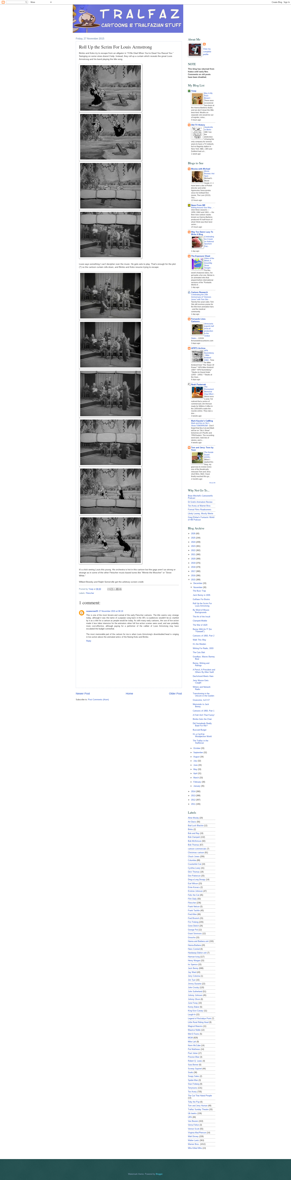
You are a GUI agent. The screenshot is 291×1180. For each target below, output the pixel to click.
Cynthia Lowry (194, 868)
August (196, 757)
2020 (193, 559)
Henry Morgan (194, 960)
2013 (193, 795)
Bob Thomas (193, 845)
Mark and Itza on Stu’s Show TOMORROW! (200, 424)
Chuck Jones (193, 856)
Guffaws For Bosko (201, 599)
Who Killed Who (195, 1148)
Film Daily (192, 899)
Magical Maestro (195, 1026)
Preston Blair (193, 1057)
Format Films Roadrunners (199, 509)
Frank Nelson (194, 906)
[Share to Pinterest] (120, 589)
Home (129, 693)
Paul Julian (193, 1053)
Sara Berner (193, 1065)
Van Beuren (193, 1121)
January (197, 786)
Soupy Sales (193, 1076)
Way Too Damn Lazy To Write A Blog (202, 233)
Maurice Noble (194, 1030)
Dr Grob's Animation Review (200, 502)
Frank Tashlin (194, 910)
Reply (88, 641)
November (198, 587)
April (195, 773)
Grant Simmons (195, 933)
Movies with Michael (200, 169)
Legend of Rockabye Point (199, 1018)
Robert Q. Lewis (195, 1061)
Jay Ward (192, 972)
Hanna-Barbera (194, 945)
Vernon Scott (193, 1129)
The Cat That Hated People (200, 1095)
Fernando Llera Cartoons (198, 320)
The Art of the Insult (201, 616)
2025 (193, 538)
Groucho (191, 937)
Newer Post (83, 693)
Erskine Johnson (195, 891)
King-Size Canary (195, 1011)
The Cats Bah (199, 652)
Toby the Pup (194, 1102)
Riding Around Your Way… (202, 208)
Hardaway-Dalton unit (197, 953)
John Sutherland (195, 991)
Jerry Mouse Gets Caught (201, 681)
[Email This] (108, 589)
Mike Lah (192, 1041)
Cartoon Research (199, 292)
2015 (193, 579)
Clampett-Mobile (200, 621)
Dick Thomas (194, 872)
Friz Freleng (193, 922)
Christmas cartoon (196, 852)
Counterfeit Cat (194, 864)
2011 (193, 804)
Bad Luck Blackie (195, 825)
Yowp (91, 589)
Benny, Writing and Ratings (201, 664)
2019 (193, 563)
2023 (193, 546)
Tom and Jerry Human (197, 1105)
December (198, 583)
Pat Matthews (194, 1049)
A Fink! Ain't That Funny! (203, 715)
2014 (193, 791)
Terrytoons (192, 1088)
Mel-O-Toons (193, 1034)
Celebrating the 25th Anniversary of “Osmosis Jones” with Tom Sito (201, 297)
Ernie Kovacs (194, 887)
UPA (190, 1117)
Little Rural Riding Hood (198, 1022)
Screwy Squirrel (195, 1068)
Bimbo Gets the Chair (202, 719)
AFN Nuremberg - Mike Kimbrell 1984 (209, 355)
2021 (193, 554)
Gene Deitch (193, 926)
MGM (190, 1038)
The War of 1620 (200, 625)
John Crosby (193, 987)
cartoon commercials (197, 849)
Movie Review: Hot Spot (209, 173)
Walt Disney (193, 1136)
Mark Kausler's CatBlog (202, 421)
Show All (212, 483)
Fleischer (90, 593)
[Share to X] (114, 589)
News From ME (198, 205)
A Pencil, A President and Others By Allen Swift (204, 671)
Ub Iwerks (192, 1113)
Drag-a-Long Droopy (196, 879)
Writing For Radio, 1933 (203, 648)
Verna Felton (193, 1125)
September (198, 752)
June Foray (193, 1003)
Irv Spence (192, 964)
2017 (193, 571)
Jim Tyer (192, 980)
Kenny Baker (193, 1007)
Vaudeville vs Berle (208, 128)
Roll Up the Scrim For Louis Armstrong (202, 604)
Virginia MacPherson (197, 1132)
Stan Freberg (193, 1084)
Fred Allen (192, 914)
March (196, 778)
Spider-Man (193, 1080)
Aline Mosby (193, 818)
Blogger (159, 1174)
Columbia (192, 860)
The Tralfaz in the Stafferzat (200, 742)
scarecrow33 (92, 611)
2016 (193, 575)
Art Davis (192, 822)
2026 (193, 533)
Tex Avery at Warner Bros (199, 506)
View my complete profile (207, 51)
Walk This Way (199, 640)
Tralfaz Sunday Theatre (198, 1109)
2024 (193, 542)
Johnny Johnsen (195, 995)
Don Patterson (194, 876)
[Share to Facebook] (117, 589)
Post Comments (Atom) (98, 699)
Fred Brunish (193, 918)
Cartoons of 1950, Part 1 (203, 711)
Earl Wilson (193, 883)
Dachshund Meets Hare (203, 676)
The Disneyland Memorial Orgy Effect (209, 390)
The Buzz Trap (199, 591)
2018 (193, 567)
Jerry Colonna (194, 976)
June (195, 765)
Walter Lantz (193, 1140)
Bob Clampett (194, 837)
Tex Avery (192, 1092)
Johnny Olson (194, 999)
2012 (193, 800)
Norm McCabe (194, 1045)
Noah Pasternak (198, 384)
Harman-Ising (194, 957)
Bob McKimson (194, 841)
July (195, 761)
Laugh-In (192, 1014)
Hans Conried (194, 949)
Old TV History (198, 125)
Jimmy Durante (194, 984)
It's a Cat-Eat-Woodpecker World (202, 735)
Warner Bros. (193, 1144)
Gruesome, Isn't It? (201, 700)
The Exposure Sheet (200, 256)
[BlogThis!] (111, 589)
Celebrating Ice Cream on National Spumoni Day (209, 241)
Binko (190, 829)
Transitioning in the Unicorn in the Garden (203, 694)
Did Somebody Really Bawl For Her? (202, 724)
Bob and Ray (193, 833)
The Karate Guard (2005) (208, 454)
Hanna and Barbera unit (198, 941)
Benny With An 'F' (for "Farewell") (202, 630)
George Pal (193, 930)
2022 (193, 550)
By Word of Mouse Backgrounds (201, 611)
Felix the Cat (193, 895)
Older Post (175, 693)
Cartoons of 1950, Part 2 (203, 636)
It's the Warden (199, 644)
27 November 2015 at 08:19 (111, 611)
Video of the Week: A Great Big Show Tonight (209, 263)
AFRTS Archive (198, 348)
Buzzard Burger (199, 730)
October (197, 748)
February (197, 782)
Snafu (190, 1072)
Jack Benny (193, 968)
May (195, 769)
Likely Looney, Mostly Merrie (200, 513)
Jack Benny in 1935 (201, 595)
